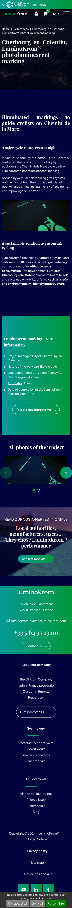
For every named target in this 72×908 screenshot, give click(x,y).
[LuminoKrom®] (15, 13)
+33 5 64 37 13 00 (36, 632)
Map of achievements (36, 794)
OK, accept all (17, 903)
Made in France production (36, 685)
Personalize (56, 903)
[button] (33, 490)
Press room (36, 697)
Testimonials (36, 806)
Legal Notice (37, 839)
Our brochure (36, 761)
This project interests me (33, 409)
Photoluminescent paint (36, 743)
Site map (37, 862)
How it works (36, 749)
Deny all (37, 903)
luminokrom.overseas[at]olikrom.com (38, 621)
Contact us (34, 646)
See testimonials (33, 559)
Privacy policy (37, 851)
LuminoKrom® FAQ (33, 712)
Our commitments (36, 691)
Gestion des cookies (37, 874)
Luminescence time (36, 755)
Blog (36, 812)
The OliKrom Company (36, 679)
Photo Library (36, 799)
